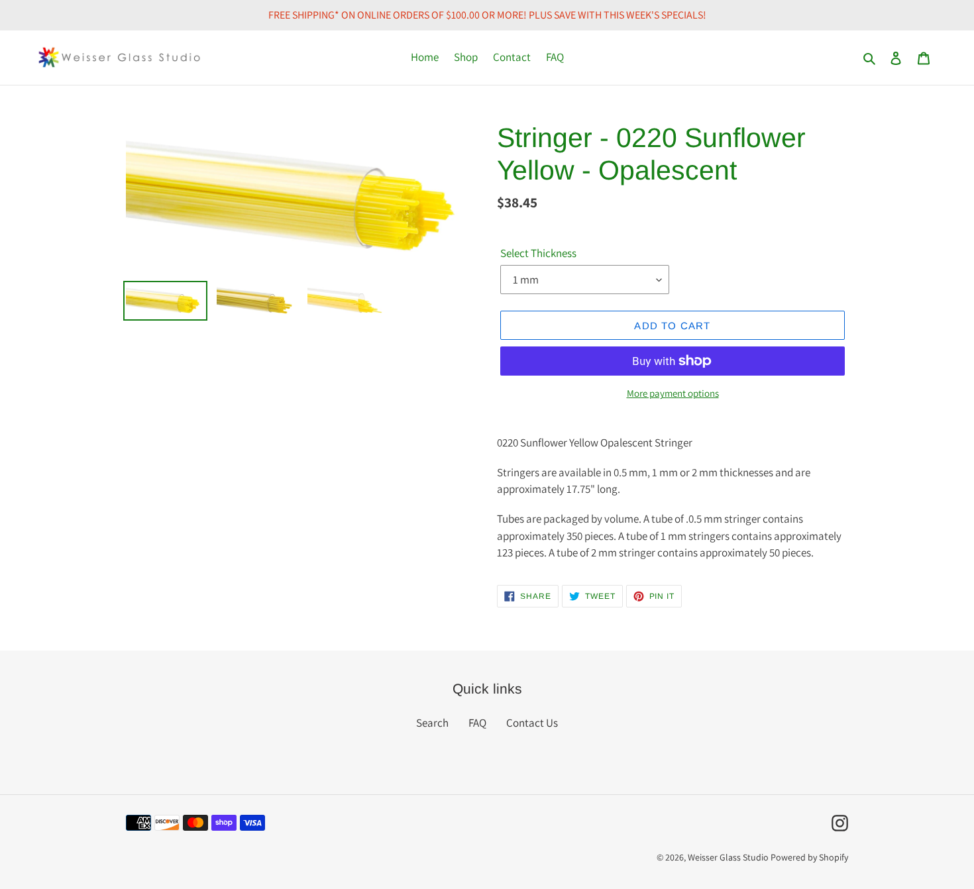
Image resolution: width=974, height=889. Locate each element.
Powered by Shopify (809, 857)
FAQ (477, 722)
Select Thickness (538, 253)
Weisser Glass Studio (728, 857)
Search (432, 722)
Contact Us (532, 722)
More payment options (673, 393)
